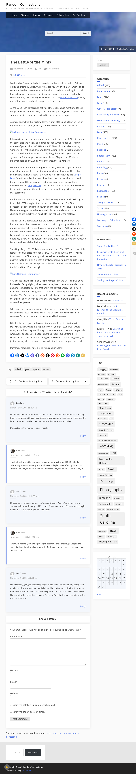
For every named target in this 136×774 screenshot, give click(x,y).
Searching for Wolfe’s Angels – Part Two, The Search (110, 332)
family (116, 384)
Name (14, 670)
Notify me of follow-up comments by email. (33, 704)
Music (100, 143)
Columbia (111, 374)
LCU (113, 453)
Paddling (101, 149)
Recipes (101, 179)
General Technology (107, 108)
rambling (104, 498)
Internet (101, 126)
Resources (48, 15)
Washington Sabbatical (108, 220)
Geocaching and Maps (108, 114)
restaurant (118, 498)
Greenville (106, 424)
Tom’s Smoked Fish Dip (108, 246)
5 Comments (53, 69)
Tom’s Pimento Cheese (108, 274)
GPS (111, 419)
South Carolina (107, 519)
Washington (111, 537)
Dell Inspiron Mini (69, 97)
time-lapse (102, 531)
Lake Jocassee (103, 453)
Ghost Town (103, 403)
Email (13, 681)
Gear (23, 74)
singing (101, 509)
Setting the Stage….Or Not (110, 280)
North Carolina (105, 475)
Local (99, 132)
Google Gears (34, 185)
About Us (25, 15)
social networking (113, 509)
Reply (83, 435)
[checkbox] (7, 767)
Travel (100, 208)
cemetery (114, 369)
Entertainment (104, 91)
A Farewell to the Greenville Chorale (110, 310)
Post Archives (79, 15)
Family (100, 97)
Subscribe (33, 752)
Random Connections (23, 4)
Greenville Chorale (106, 430)
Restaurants (103, 190)
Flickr (101, 390)
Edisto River (103, 378)
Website (14, 693)
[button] (12, 355)
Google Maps (102, 419)
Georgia (101, 399)
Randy (19, 403)
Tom (39, 68)
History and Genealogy (108, 120)
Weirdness (102, 226)
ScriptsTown (26, 770)
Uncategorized (104, 214)
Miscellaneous (104, 138)
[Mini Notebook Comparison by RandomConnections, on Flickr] (25, 273)
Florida (108, 390)
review (46, 369)
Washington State (108, 541)
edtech (18, 369)
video (101, 536)
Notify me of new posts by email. (28, 711)
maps (101, 469)
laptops (36, 369)
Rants (100, 173)
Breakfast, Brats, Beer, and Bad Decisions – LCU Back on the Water (111, 255)
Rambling (102, 167)
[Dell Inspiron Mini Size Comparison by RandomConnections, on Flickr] (28, 132)
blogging (103, 369)
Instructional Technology (107, 440)
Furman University (107, 394)
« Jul (99, 594)
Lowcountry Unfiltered (105, 461)
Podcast (101, 161)
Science (101, 196)
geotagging (110, 399)
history (102, 434)
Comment (16, 636)
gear (27, 369)
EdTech (16, 74)
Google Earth (105, 413)
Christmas (101, 374)
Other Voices (63, 15)
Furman (118, 390)
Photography (103, 155)
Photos (36, 15)
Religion (101, 185)
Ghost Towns (105, 408)
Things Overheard (106, 202)
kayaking (106, 446)
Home (14, 15)
